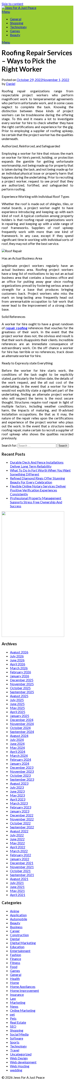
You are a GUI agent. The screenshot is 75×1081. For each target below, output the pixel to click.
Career (15, 931)
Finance (15, 959)
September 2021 (22, 875)
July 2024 (17, 740)
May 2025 (17, 708)
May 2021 (17, 891)
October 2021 (20, 871)
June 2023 (17, 791)
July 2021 (17, 883)
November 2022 (22, 819)
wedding (16, 1070)
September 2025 (22, 692)
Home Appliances (22, 986)
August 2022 (19, 831)
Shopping (16, 23)
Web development (23, 1062)
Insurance (17, 994)
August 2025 (19, 696)
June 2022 (17, 839)
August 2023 (19, 783)
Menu (6, 12)
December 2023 (21, 767)
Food (13, 967)
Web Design (19, 1058)
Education (17, 947)
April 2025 (17, 712)
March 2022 (19, 851)
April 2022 (17, 847)
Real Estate (18, 1022)
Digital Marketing (23, 943)
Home (14, 983)
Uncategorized (20, 1054)
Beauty (15, 35)
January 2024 (19, 763)
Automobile (18, 919)
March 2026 (19, 668)
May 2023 (17, 795)
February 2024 (20, 759)
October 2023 (20, 775)
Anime (14, 911)
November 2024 (22, 724)
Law (13, 998)
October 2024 (20, 728)
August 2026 (19, 652)
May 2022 (17, 843)
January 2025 (19, 716)
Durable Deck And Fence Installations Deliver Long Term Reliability (37, 464)
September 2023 (22, 779)
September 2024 (22, 732)
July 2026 (17, 656)
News (14, 1006)
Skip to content (12, 4)
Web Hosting (19, 1066)
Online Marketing (22, 1010)
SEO (13, 1026)
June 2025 (17, 704)
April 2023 (17, 799)
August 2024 (19, 736)
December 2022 (21, 815)
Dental (15, 939)
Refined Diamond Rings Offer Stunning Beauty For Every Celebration (37, 480)
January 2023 (19, 811)
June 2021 (17, 887)
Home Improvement (24, 990)
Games (15, 31)
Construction (19, 935)
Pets (13, 1018)
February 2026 (20, 672)
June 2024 (17, 744)
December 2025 (21, 680)
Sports (14, 1042)
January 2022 (19, 859)
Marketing (17, 1002)
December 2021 (21, 863)
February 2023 (20, 807)
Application (18, 915)
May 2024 (17, 747)
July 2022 (17, 835)
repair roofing (16, 328)
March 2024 (19, 755)
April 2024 (17, 751)
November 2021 (22, 867)
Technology (18, 27)
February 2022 (20, 855)
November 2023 (22, 771)
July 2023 (17, 787)
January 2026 (19, 676)
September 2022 (22, 827)
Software (16, 1038)
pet (12, 1014)
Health (15, 979)
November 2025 (22, 684)
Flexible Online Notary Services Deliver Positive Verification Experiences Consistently (38, 490)
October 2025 (20, 688)
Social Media (19, 1034)
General (15, 19)
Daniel (10, 84)
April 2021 (17, 895)
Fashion (15, 955)
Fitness (15, 963)
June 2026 (17, 660)
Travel (14, 1050)
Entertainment (20, 951)
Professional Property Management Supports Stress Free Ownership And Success (36, 502)
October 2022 (20, 823)
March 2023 (19, 803)
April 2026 (17, 664)
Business (16, 927)
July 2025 (17, 700)
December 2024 (21, 720)
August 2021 (19, 879)
